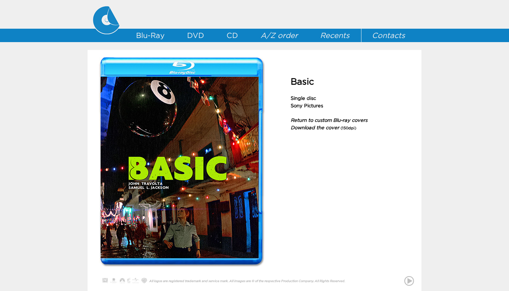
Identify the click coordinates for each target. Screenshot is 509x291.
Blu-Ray (150, 35)
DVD (195, 35)
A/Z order (279, 35)
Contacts (388, 35)
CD (232, 35)
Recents (335, 35)
